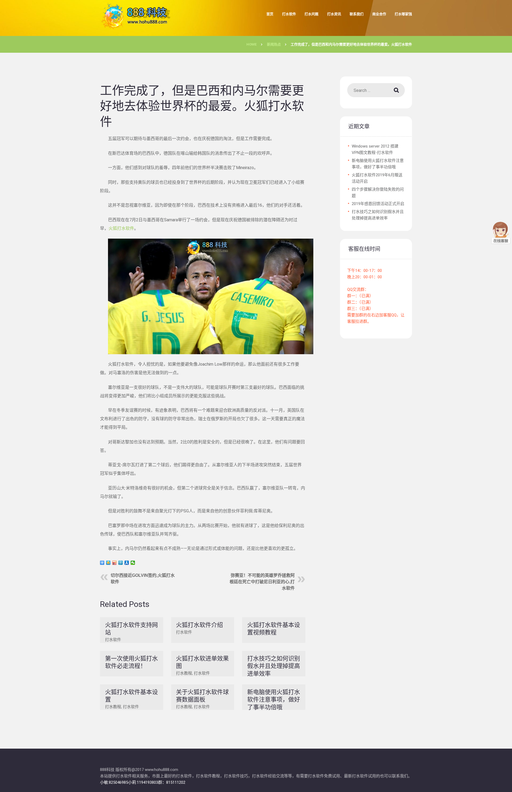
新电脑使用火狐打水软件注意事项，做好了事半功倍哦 (273, 700)
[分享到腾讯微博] (120, 563)
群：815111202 (171, 782)
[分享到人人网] (127, 563)
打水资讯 (334, 14)
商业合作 (379, 14)
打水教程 (184, 673)
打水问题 (311, 14)
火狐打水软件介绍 (199, 625)
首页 (269, 14)
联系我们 (356, 14)
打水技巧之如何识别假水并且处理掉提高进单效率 (273, 666)
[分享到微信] (133, 563)
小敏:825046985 (114, 782)
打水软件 (289, 14)
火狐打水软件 (121, 228)
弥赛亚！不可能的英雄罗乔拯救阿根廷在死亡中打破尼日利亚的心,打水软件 (262, 581)
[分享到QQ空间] (108, 563)
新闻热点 (274, 44)
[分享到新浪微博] (114, 563)
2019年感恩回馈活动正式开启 (378, 203)
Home (251, 44)
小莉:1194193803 (143, 782)
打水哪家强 (403, 14)
